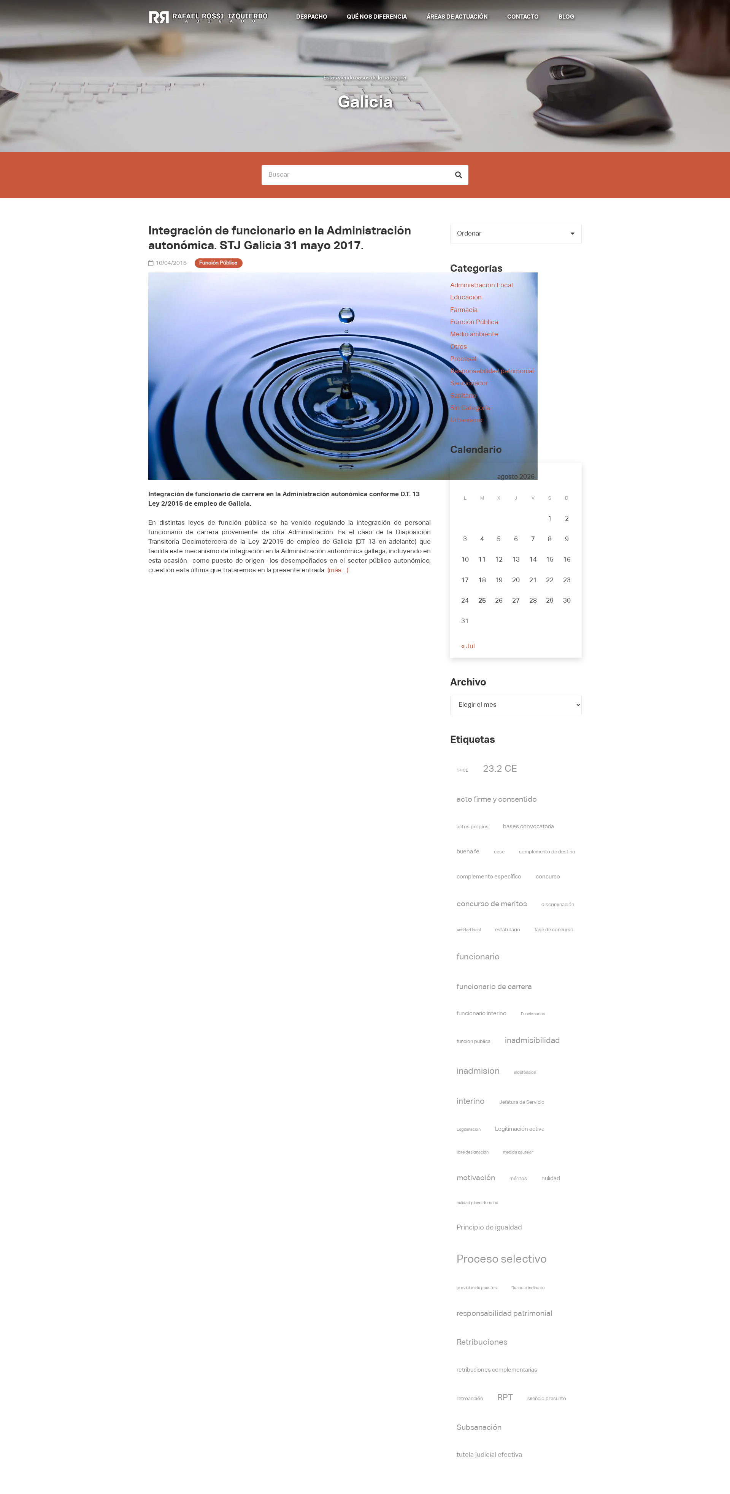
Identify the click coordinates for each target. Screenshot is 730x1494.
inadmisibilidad (532, 1041)
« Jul (468, 646)
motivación (476, 1178)
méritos (518, 1178)
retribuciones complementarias (497, 1370)
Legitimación (469, 1130)
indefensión (525, 1073)
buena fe (468, 852)
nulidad (550, 1178)
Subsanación (479, 1427)
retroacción (470, 1398)
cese (499, 852)
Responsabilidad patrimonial (492, 371)
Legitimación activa (519, 1129)
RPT (505, 1398)
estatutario (507, 929)
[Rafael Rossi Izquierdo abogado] (209, 17)
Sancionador (469, 383)
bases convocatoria (528, 826)
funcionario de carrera (494, 987)
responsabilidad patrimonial (504, 1313)
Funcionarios (533, 1014)
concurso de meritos (492, 904)
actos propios (473, 827)
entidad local (469, 930)
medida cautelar (518, 1152)
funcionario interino (481, 1013)
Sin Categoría (470, 408)
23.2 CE (500, 769)
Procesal (463, 359)
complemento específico (489, 877)
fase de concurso (554, 929)
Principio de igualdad (489, 1227)
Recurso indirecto (528, 1288)
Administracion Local (481, 285)
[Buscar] (458, 175)
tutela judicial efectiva (489, 1455)
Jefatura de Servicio (521, 1102)
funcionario (478, 957)
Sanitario (463, 396)
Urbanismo (466, 420)
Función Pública (474, 322)
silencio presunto (546, 1398)
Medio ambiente (474, 334)
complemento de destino (547, 852)
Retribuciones (482, 1343)
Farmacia (464, 310)
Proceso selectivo (502, 1259)
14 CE (462, 770)
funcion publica (473, 1041)
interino (471, 1102)
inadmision (478, 1071)
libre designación (473, 1152)
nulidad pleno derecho (477, 1203)
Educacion (466, 297)
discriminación (557, 904)
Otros (458, 347)
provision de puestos (477, 1288)
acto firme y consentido (497, 799)
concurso (548, 877)
